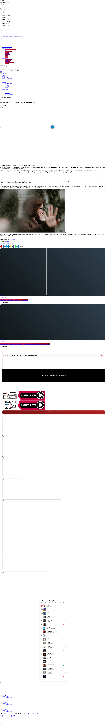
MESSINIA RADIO (11, 241)
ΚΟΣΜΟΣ (2, 99)
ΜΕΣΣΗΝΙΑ (2, 341)
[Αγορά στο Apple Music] (66, 606)
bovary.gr (13, 239)
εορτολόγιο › (102, 355)
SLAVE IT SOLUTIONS (33, 713)
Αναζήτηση (15, 70)
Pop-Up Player (3, 68)
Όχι (10, 243)
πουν (12, 243)
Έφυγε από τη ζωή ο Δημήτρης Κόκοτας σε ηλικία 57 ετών (14, 300)
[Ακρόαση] (44, 605)
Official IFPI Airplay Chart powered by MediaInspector (55, 679)
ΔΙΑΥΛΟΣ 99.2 (3, 297)
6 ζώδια (1, 243)
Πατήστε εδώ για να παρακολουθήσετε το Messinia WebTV (53, 375)
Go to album (2, 13)
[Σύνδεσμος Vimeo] (13, 36)
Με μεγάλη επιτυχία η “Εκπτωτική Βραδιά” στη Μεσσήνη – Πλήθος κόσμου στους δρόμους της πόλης (25, 344)
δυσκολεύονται (6, 243)
